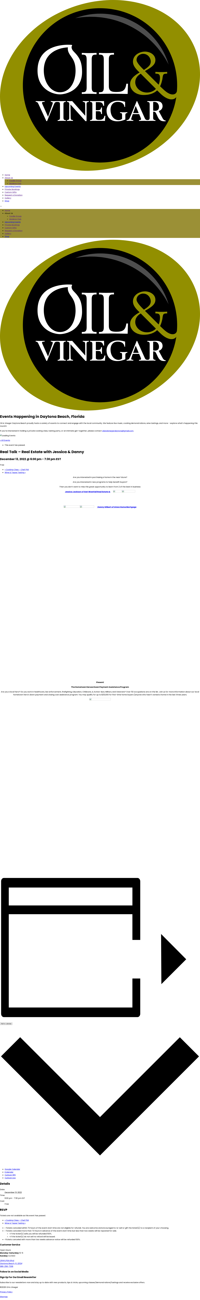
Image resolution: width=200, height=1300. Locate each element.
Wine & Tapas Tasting (15, 472)
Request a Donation (13, 195)
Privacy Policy (6, 1292)
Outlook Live (10, 1178)
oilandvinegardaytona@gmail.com (117, 431)
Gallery (8, 198)
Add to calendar (6, 1024)
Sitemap (4, 1296)
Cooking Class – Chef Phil (17, 469)
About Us (9, 177)
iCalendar (9, 1172)
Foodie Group (15, 180)
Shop (7, 201)
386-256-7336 (6, 1266)
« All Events (5, 440)
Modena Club (15, 183)
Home (7, 175)
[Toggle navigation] (1, 206)
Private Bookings (12, 189)
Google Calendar (12, 1169)
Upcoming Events (13, 186)
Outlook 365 (10, 1175)
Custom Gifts (11, 192)
